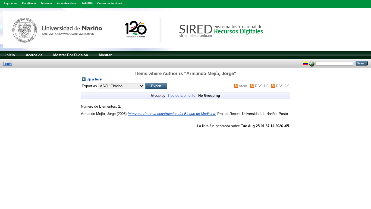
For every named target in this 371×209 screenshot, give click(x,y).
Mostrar (105, 55)
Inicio (10, 55)
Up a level (94, 79)
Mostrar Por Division (70, 55)
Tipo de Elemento (181, 95)
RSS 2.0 (282, 86)
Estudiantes (29, 3)
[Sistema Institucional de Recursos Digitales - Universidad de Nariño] (142, 50)
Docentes (46, 3)
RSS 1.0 (261, 86)
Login (7, 64)
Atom (243, 86)
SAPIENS (87, 3)
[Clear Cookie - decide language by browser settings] (312, 63)
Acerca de (34, 55)
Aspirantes (10, 3)
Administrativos (67, 3)
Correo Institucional (109, 3)
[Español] (305, 63)
